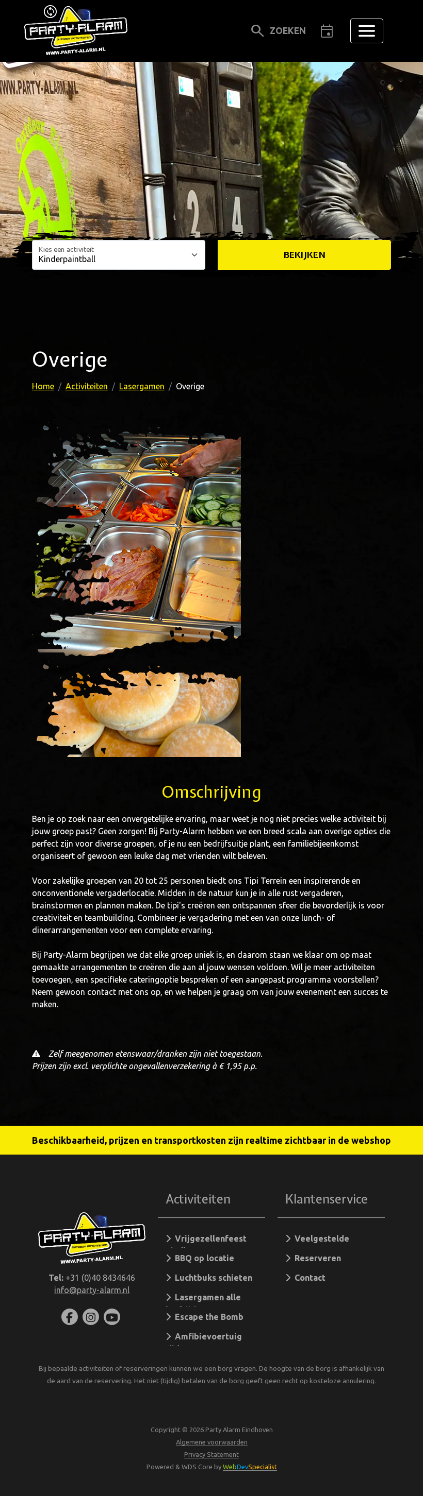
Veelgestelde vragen (317, 1241)
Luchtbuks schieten (211, 1277)
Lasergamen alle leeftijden (203, 1299)
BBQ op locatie (202, 1258)
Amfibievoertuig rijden (204, 1339)
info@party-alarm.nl (91, 1290)
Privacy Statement (211, 1454)
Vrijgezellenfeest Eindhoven (206, 1241)
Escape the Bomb (207, 1316)
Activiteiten (87, 386)
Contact (308, 1277)
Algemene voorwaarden (212, 1442)
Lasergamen (142, 386)
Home (43, 386)
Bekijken (305, 255)
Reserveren (315, 1258)
